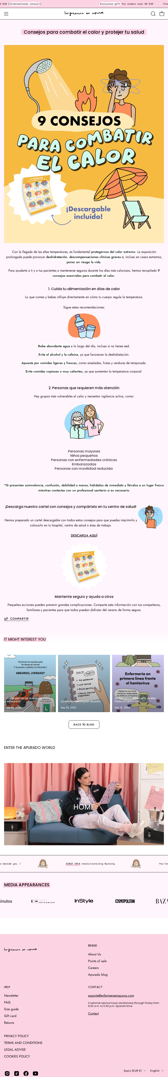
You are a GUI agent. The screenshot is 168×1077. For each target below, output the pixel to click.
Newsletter (11, 995)
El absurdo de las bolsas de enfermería (24, 699)
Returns (9, 1022)
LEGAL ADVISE (15, 1049)
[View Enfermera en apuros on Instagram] (7, 1073)
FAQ (7, 1002)
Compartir (19, 618)
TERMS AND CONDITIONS (23, 1042)
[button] (153, 14)
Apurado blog (98, 974)
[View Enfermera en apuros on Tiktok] (17, 1073)
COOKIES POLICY (17, 1056)
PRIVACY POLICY (16, 1036)
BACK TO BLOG (84, 724)
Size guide (11, 1009)
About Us (94, 954)
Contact (93, 1013)
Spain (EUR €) (133, 1071)
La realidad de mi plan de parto (81, 701)
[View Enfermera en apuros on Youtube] (35, 1073)
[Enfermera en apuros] (84, 13)
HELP (7, 987)
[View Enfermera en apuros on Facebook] (26, 1073)
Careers (93, 967)
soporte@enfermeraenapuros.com (111, 995)
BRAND (92, 946)
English (154, 1071)
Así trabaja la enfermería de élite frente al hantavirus (135, 699)
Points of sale (97, 961)
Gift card (10, 1016)
